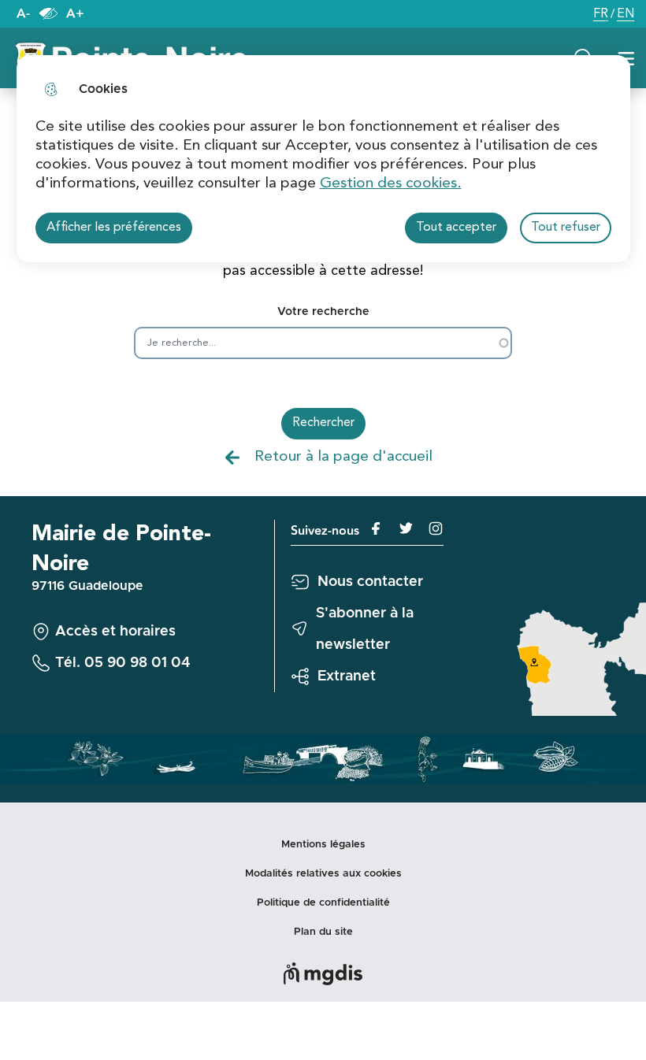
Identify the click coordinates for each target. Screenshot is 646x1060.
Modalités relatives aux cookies (323, 874)
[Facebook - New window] (372, 528)
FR (600, 15)
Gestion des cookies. (391, 183)
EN (625, 15)
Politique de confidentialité (323, 903)
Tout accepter (456, 227)
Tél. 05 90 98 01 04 (123, 663)
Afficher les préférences (113, 227)
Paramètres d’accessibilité (48, 14)
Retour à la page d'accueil (343, 457)
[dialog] (323, 158)
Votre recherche (323, 311)
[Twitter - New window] (399, 528)
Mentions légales (323, 844)
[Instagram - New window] (429, 528)
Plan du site (323, 932)
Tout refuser (565, 227)
